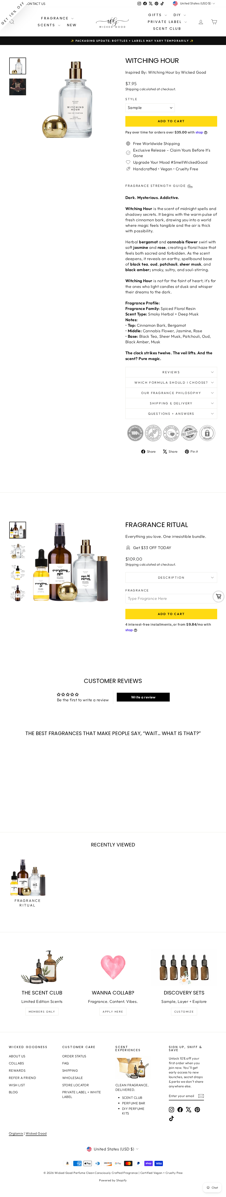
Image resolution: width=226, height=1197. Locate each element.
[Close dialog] (193, 544)
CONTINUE (70, 620)
